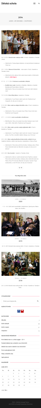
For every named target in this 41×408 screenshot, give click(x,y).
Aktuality (3, 320)
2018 (20, 281)
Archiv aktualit (5, 323)
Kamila (24, 199)
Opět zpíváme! (5, 357)
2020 (20, 201)
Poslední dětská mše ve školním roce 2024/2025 (14, 343)
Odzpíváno (28, 21)
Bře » (6, 390)
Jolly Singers (13, 77)
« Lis (2, 390)
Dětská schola (8, 3)
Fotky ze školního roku (7, 353)
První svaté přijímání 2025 (8, 350)
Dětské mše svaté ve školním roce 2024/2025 (13, 346)
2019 (20, 241)
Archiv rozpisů (5, 327)
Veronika (19, 21)
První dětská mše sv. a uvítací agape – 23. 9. (13, 339)
